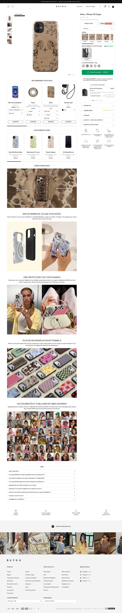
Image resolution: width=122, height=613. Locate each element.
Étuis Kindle (10, 580)
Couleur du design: (89, 62)
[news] (104, 6)
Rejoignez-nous (66, 584)
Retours (46, 590)
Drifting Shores (68, 152)
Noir (68, 105)
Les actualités (47, 584)
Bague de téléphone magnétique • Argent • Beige (33, 106)
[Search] (12, 6)
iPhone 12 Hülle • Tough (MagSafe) (51, 155)
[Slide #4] (74, 74)
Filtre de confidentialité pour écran (20, 103)
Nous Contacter (66, 571)
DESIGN (84, 32)
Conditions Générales (61, 608)
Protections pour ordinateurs (32, 580)
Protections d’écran (30, 590)
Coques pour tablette (30, 577)
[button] (84, 17)
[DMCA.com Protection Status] (110, 609)
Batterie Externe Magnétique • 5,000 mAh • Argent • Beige (50, 106)
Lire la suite (109, 46)
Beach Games (51, 152)
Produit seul (89, 23)
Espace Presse (66, 577)
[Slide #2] (71, 74)
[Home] (61, 6)
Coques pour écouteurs (13, 577)
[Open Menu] (8, 6)
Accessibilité (65, 587)
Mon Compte (47, 571)
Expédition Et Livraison (68, 580)
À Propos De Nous (48, 580)
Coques (9, 571)
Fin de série (10, 593)
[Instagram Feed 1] (61, 543)
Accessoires (10, 590)
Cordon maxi (68, 103)
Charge (27, 571)
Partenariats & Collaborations (51, 587)
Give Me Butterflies (15, 152)
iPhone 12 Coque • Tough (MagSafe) (15, 155)
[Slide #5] (99, 100)
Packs (106, 23)
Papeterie (9, 587)
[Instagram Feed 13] (17, 543)
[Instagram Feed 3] (105, 543)
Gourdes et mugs (29, 574)
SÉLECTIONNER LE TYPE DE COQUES (92, 46)
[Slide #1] (70, 74)
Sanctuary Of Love (33, 152)
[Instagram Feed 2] (83, 543)
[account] (109, 6)
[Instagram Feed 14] (39, 543)
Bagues (9, 574)
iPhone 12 (15, 105)
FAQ (45, 574)
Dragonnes (28, 584)
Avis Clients (65, 574)
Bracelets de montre (12, 584)
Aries (33, 103)
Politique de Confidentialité (74, 608)
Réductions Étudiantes (49, 577)
